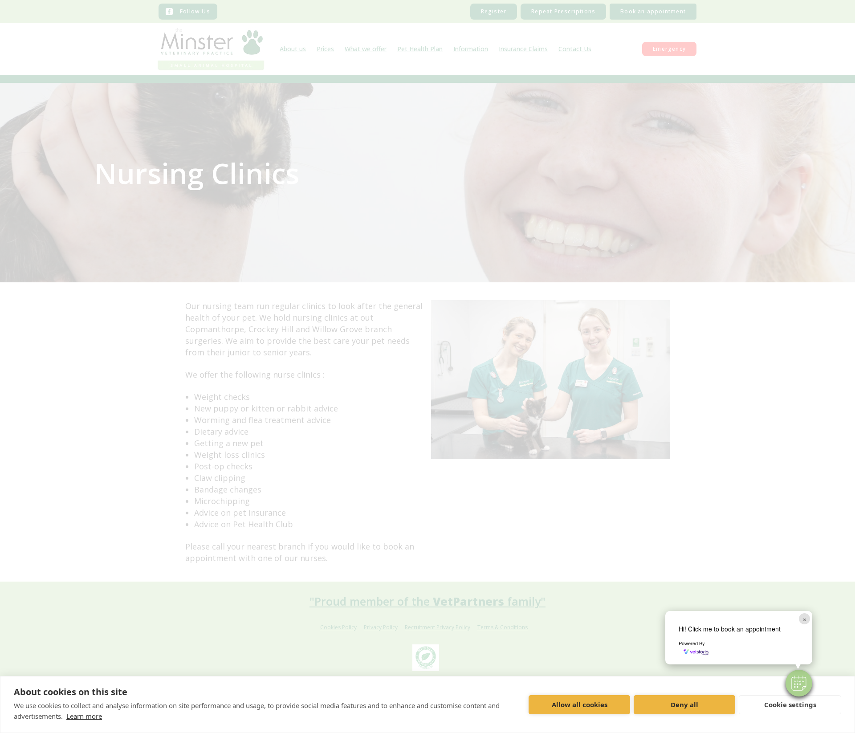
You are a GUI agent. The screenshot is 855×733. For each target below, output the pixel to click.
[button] (799, 683)
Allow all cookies (579, 704)
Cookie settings (790, 704)
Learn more (84, 716)
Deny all (684, 704)
